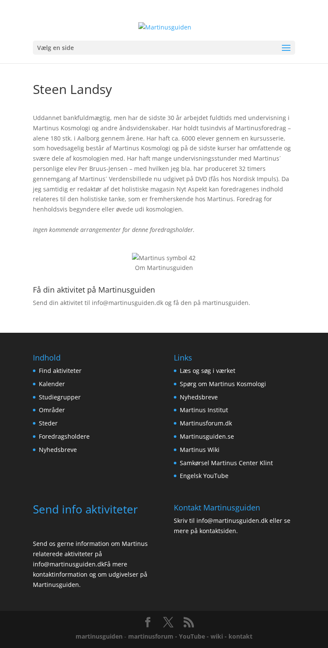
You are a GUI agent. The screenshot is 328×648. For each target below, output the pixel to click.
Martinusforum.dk (206, 423)
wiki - (219, 636)
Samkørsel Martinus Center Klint (226, 463)
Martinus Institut (204, 410)
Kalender (52, 384)
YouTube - (195, 636)
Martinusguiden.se (207, 436)
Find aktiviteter (60, 371)
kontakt (240, 636)
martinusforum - (153, 636)
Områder (52, 410)
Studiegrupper (60, 397)
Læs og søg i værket (207, 371)
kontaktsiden (217, 531)
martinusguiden (99, 636)
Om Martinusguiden (164, 268)
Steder (48, 423)
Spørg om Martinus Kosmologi (223, 384)
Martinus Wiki (200, 450)
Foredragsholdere (64, 436)
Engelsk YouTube (204, 476)
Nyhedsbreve (58, 450)
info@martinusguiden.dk (127, 303)
